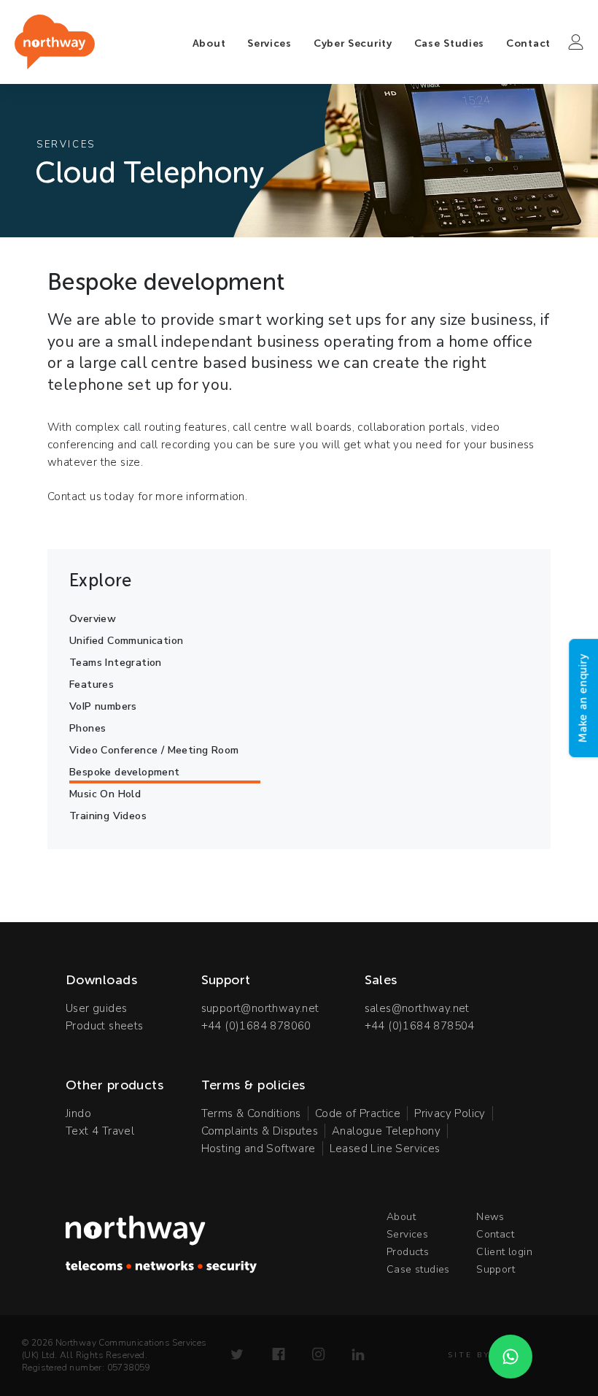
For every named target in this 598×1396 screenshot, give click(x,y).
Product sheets (105, 1026)
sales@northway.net (417, 1008)
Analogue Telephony (386, 1131)
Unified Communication (126, 641)
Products (408, 1252)
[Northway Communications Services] (55, 42)
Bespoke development (124, 772)
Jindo (78, 1113)
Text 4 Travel (100, 1131)
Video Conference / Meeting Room (153, 750)
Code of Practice (357, 1113)
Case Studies (449, 43)
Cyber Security (353, 43)
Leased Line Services (385, 1148)
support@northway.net (260, 1008)
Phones (87, 728)
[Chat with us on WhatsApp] (510, 1356)
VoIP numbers (103, 706)
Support (495, 1269)
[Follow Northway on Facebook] (278, 1355)
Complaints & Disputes (259, 1131)
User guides (96, 1008)
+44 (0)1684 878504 (420, 1026)
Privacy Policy (450, 1113)
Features (91, 684)
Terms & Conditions (251, 1113)
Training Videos (108, 816)
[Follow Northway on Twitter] (237, 1355)
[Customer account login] (575, 42)
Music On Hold (105, 794)
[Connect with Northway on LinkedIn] (358, 1355)
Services (269, 43)
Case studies (418, 1269)
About (209, 43)
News (490, 1217)
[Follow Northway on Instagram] (318, 1355)
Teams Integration (115, 663)
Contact (528, 43)
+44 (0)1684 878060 (256, 1026)
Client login (504, 1252)
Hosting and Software (258, 1148)
